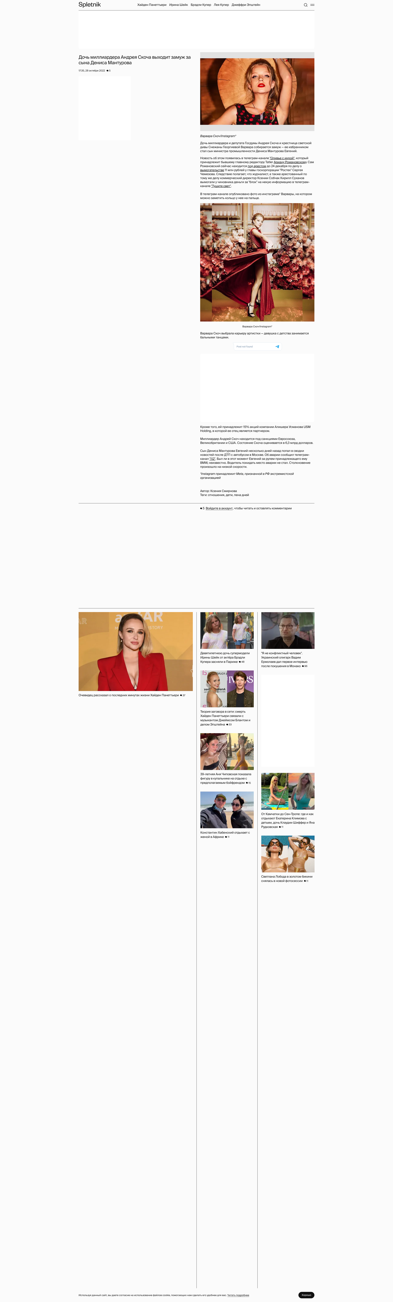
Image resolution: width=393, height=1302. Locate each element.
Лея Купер (221, 5)
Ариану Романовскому (290, 162)
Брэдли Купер (201, 5)
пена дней (241, 495)
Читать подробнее (238, 1295)
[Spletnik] (90, 5)
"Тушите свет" (221, 186)
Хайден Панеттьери (152, 5)
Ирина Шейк (178, 5)
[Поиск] (306, 5)
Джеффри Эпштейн (246, 5)
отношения (216, 495)
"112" (212, 459)
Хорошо (306, 1295)
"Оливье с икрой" (282, 158)
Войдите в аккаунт (219, 508)
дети (229, 495)
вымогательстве (212, 170)
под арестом (257, 166)
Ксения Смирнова (223, 491)
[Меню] (312, 5)
